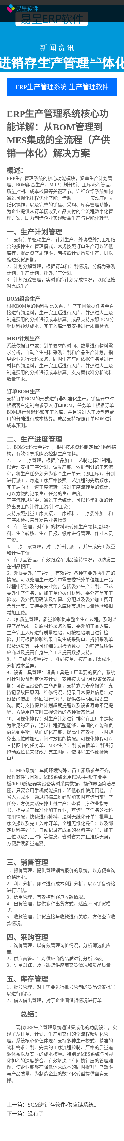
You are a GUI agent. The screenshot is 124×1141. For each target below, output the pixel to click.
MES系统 (80, 198)
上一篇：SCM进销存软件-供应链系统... (52, 1105)
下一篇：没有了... (27, 1113)
